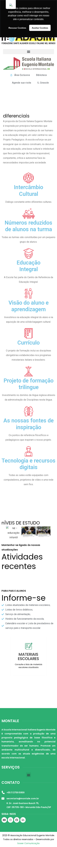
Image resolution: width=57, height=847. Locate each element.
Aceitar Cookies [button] (40, 28)
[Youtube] (4, 820)
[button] (28, 51)
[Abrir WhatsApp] (49, 839)
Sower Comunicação (28, 843)
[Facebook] (16, 820)
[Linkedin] (23, 820)
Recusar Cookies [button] (17, 28)
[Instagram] (10, 820)
